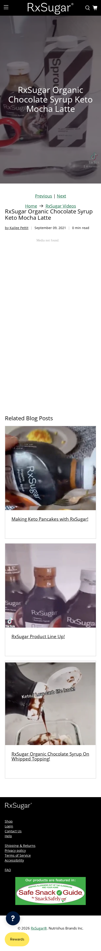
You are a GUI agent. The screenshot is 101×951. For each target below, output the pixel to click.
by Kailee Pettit (16, 228)
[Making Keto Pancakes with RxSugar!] (50, 468)
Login (9, 826)
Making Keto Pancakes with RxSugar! (50, 519)
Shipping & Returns (20, 845)
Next (61, 196)
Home (31, 206)
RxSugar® (39, 928)
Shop (9, 821)
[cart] (94, 8)
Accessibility (14, 860)
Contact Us (13, 831)
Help (8, 836)
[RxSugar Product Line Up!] (50, 586)
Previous (43, 196)
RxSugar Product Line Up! (38, 636)
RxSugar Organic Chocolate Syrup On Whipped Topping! (50, 756)
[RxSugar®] (50, 7)
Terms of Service (18, 855)
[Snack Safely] (50, 904)
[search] (87, 8)
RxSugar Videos (61, 206)
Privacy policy (15, 850)
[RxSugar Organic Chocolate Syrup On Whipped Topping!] (50, 703)
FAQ (8, 870)
